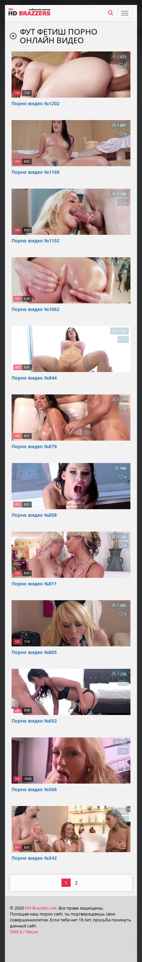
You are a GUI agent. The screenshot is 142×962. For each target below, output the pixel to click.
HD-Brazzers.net (40, 908)
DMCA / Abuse (24, 932)
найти (110, 13)
